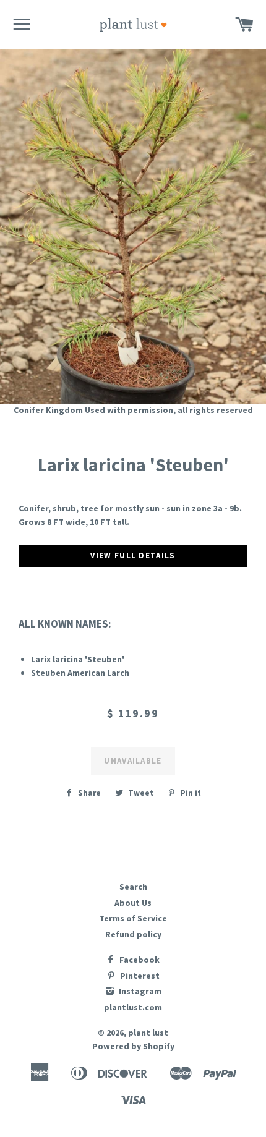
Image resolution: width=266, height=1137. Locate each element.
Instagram (139, 991)
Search (133, 886)
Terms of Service (133, 918)
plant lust (148, 1032)
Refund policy (133, 934)
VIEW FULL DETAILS (132, 555)
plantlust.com (133, 1007)
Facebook (139, 959)
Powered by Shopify (133, 1046)
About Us (133, 902)
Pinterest (139, 975)
